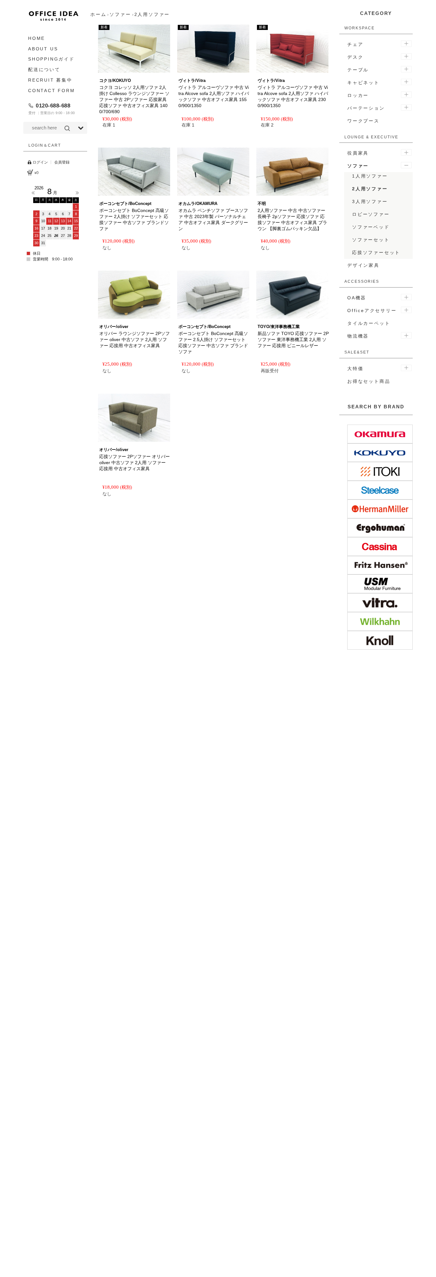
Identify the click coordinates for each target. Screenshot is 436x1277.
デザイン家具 (363, 265)
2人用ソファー (370, 188)
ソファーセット (371, 239)
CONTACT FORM (51, 90)
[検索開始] (67, 128)
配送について (44, 69)
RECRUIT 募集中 (50, 80)
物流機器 (358, 336)
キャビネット (363, 82)
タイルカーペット (368, 323)
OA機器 (356, 297)
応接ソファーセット (376, 252)
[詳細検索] (80, 128)
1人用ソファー (370, 176)
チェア (355, 44)
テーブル (358, 69)
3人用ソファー (370, 201)
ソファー (358, 165)
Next (77, 192)
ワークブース (363, 120)
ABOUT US (43, 48)
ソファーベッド (371, 227)
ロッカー (358, 95)
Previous (33, 192)
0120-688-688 (53, 105)
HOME (36, 38)
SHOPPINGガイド (51, 59)
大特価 (355, 368)
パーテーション (366, 108)
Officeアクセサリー (372, 310)
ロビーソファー (371, 214)
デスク (355, 57)
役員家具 (358, 153)
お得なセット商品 (368, 381)
